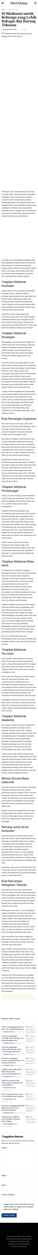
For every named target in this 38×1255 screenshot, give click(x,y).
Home (3, 9)
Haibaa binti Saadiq (9, 29)
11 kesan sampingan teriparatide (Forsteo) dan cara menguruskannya (12, 1049)
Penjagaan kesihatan (13, 9)
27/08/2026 (19, 1031)
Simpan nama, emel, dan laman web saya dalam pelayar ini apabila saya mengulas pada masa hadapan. (19, 1206)
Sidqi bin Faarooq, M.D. (9, 1087)
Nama (4, 1176)
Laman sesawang (8, 1195)
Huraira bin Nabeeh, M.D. (10, 1124)
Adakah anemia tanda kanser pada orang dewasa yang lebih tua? (12, 1083)
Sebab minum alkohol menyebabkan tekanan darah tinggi (11, 1119)
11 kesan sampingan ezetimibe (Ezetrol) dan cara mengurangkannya (13, 1038)
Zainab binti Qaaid (8, 1031)
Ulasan (5, 1148)
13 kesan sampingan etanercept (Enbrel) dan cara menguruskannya (13, 1060)
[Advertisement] (19, 238)
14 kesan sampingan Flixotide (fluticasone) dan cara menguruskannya (13, 1108)
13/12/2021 (23, 29)
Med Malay (19, 3)
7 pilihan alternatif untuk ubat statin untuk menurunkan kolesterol (11, 1071)
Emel (4, 1185)
